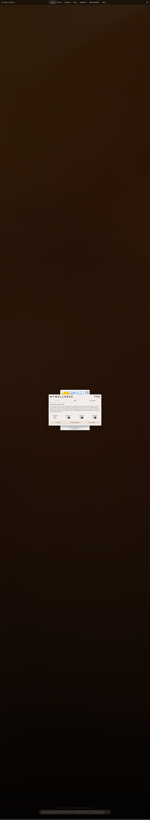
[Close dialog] (87, 392)
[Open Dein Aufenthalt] (99, 2)
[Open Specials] (70, 2)
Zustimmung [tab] (57, 400)
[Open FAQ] (105, 2)
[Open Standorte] (86, 2)
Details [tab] (75, 400)
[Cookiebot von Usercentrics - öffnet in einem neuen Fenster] (95, 397)
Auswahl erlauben (75, 422)
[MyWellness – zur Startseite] (8, 2)
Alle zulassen (92, 422)
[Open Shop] (77, 2)
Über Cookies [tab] (92, 400)
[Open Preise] (62, 2)
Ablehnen (58, 422)
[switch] (68, 418)
